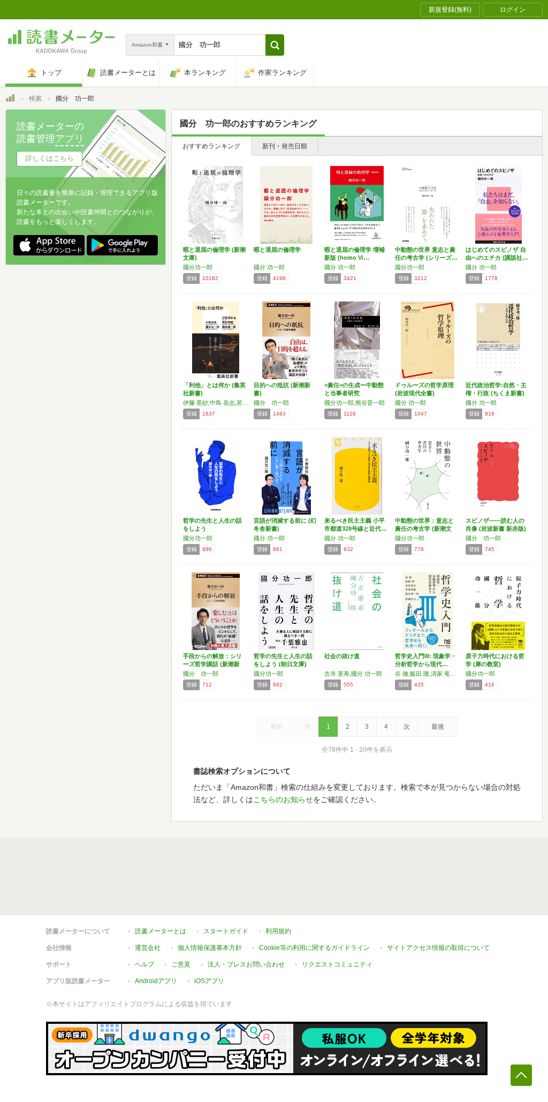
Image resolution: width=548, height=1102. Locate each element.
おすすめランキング (211, 146)
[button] (274, 45)
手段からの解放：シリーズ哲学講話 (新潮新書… (212, 664)
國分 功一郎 (269, 267)
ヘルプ (144, 964)
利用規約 (278, 931)
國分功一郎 (197, 267)
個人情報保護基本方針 (210, 948)
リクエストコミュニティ (337, 964)
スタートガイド (225, 931)
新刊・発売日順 (284, 146)
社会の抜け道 (342, 656)
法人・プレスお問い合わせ (246, 964)
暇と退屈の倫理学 (277, 249)
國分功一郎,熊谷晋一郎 (354, 402)
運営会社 (148, 948)
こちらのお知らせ (283, 799)
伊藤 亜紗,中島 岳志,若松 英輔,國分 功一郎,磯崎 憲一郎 (215, 402)
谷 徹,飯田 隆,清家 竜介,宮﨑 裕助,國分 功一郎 (427, 673)
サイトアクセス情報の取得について (438, 948)
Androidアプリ (156, 981)
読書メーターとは (160, 931)
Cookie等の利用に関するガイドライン (314, 948)
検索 (35, 98)
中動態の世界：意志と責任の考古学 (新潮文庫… (424, 528)
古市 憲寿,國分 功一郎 (353, 673)
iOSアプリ (209, 981)
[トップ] (10, 99)
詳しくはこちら (49, 158)
